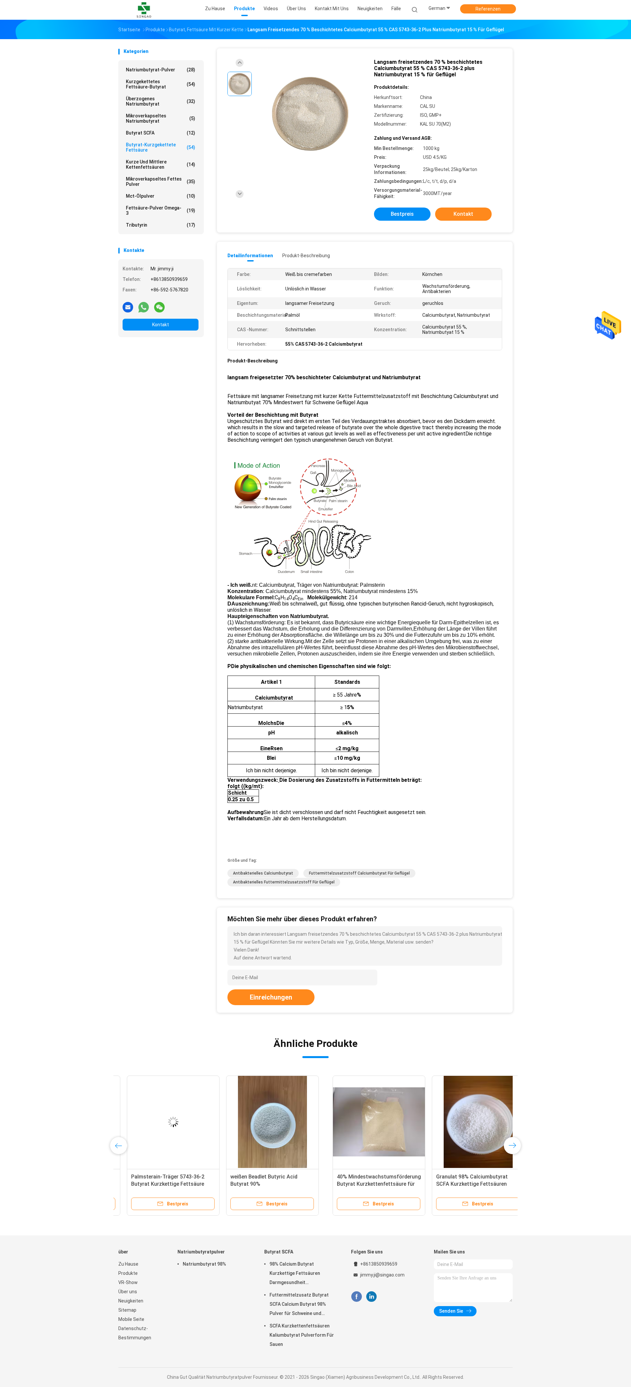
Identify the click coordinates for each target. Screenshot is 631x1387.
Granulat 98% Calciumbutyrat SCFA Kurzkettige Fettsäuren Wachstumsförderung (257, 1184)
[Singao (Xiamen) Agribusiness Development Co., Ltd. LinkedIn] (371, 1296)
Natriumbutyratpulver (201, 1251)
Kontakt (160, 324)
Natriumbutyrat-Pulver (160, 69)
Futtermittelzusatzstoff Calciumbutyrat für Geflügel (359, 873)
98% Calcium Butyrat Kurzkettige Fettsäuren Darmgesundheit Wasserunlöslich (294, 1274)
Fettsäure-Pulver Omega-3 (160, 210)
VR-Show (128, 1282)
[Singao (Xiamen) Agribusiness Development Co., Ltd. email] (128, 307)
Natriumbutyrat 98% (204, 1264)
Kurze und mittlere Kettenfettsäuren (160, 164)
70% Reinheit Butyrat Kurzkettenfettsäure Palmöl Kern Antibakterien (361, 1184)
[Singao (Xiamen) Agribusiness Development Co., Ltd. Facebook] (356, 1296)
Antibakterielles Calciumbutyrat (263, 873)
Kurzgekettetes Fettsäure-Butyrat (160, 84)
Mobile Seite (131, 1319)
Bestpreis (402, 214)
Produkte (128, 1273)
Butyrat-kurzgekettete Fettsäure (160, 147)
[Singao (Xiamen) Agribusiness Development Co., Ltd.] (144, 10)
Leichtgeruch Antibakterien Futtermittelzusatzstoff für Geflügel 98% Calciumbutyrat (455, 1184)
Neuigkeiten (130, 1300)
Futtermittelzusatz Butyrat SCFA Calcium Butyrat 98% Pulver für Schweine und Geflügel (299, 1305)
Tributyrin (160, 225)
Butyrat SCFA (160, 133)
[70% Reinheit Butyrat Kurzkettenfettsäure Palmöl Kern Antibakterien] (363, 1122)
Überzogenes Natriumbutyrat (160, 101)
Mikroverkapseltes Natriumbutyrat (160, 118)
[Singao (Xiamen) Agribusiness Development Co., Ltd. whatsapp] (143, 307)
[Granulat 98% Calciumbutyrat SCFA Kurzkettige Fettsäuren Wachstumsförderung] (264, 1122)
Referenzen (488, 9)
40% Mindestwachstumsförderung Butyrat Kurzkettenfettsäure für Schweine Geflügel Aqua (165, 1184)
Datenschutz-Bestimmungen (134, 1333)
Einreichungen (271, 997)
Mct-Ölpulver (160, 196)
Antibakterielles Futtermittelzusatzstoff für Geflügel (284, 882)
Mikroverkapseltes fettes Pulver (160, 181)
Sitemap (127, 1310)
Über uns (127, 1291)
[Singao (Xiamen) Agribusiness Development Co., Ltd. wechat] (159, 307)
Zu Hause (128, 1264)
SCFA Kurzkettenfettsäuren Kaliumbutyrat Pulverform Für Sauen (301, 1335)
